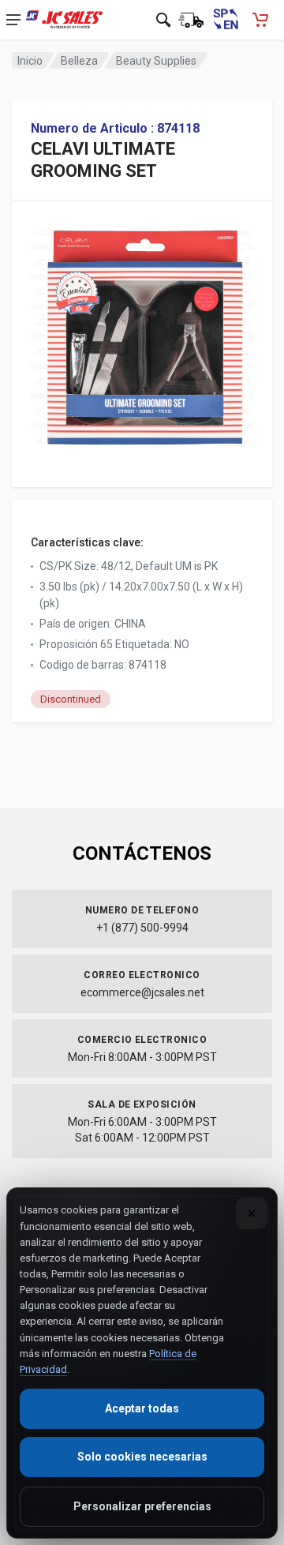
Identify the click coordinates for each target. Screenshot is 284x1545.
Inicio (30, 60)
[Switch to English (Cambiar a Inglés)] (225, 19)
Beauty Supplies (156, 60)
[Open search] (163, 19)
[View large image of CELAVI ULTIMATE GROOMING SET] (142, 332)
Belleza (79, 60)
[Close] (251, 1213)
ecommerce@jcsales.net (142, 992)
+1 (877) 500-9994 (142, 927)
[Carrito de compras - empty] (260, 19)
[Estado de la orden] (191, 19)
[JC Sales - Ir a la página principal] (64, 19)
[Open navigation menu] (13, 19)
